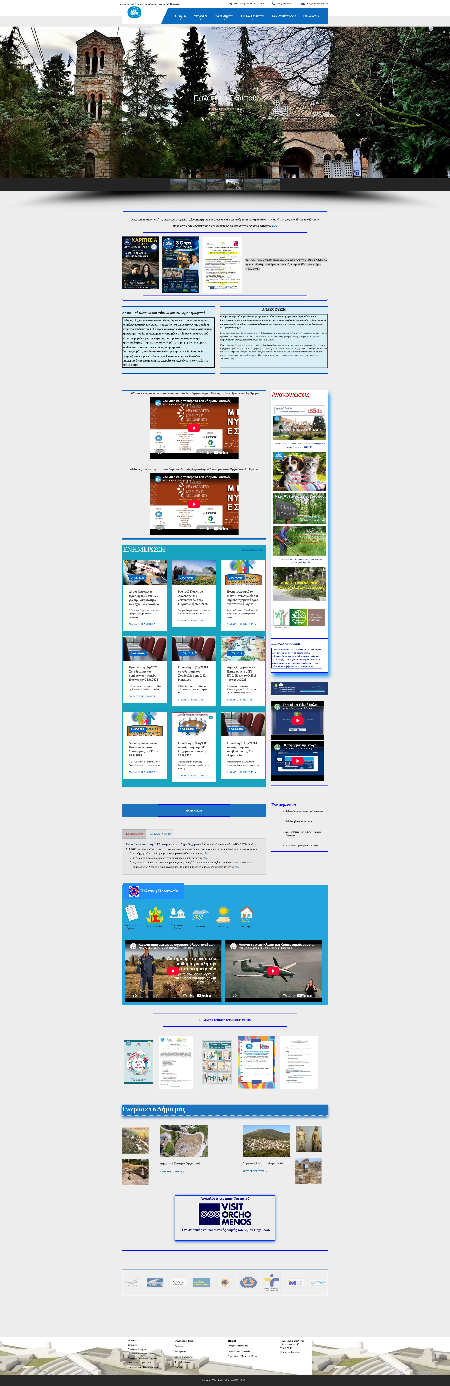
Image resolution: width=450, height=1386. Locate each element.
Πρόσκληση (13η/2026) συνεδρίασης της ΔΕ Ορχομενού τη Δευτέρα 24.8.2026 (194, 749)
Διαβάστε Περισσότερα (142, 624)
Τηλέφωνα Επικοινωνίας (238, 1346)
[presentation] (134, 834)
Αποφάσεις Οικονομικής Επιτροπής (143, 1358)
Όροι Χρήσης (242, 1380)
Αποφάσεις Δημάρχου (137, 1349)
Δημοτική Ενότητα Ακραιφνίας (263, 1163)
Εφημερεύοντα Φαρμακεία (239, 1351)
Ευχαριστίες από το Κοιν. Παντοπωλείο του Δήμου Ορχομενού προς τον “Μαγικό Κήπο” (243, 598)
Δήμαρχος (179, 1346)
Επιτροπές (179, 1367)
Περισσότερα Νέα (251, 549)
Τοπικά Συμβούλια (182, 1362)
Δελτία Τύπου (134, 1345)
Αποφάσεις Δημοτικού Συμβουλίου (143, 1353)
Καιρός (254, 1356)
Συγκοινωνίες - (234, 1356)
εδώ (274, 226)
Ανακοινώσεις (133, 1340)
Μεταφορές (246, 1356)
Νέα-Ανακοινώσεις (284, 16)
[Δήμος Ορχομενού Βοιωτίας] (132, 13)
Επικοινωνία (311, 16)
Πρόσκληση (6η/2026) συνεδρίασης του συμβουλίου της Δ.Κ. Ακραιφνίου (242, 749)
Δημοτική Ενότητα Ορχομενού (180, 1163)
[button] (444, 32)
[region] (225, 119)
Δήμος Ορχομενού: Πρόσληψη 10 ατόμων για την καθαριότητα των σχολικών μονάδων (144, 598)
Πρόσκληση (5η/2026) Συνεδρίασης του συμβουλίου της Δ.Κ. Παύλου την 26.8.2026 (144, 673)
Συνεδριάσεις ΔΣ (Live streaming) (143, 1367)
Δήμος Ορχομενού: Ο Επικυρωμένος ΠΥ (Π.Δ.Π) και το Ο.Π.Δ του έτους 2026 (241, 673)
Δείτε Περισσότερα (171, 1171)
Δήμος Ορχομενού (227, 1380)
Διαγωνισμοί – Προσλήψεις (139, 1362)
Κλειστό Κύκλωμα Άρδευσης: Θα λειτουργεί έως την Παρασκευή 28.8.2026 (193, 598)
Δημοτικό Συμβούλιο (184, 1357)
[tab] (134, 834)
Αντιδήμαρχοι (180, 1351)
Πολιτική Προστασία (158, 890)
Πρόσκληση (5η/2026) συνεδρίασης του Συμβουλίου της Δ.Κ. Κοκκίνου (193, 673)
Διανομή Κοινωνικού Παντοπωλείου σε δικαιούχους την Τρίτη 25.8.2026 (144, 749)
